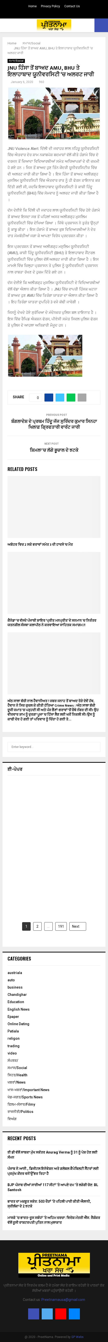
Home (32, 6)
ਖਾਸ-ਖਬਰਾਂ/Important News (28, 1090)
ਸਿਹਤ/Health (17, 1075)
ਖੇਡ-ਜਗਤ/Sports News (25, 1097)
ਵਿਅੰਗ (12, 1119)
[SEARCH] (95, 747)
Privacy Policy (50, 6)
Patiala (13, 1031)
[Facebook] (33, 1313)
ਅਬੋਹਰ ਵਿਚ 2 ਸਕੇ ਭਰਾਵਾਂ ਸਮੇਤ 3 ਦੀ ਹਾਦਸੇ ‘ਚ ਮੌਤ (40, 544)
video (12, 1053)
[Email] (74, 1313)
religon (14, 1038)
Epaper (13, 1017)
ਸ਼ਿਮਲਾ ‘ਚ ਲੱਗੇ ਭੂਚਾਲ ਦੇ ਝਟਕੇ (54, 450)
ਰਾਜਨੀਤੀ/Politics (20, 1112)
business (15, 987)
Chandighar (17, 995)
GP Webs (77, 1337)
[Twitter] (47, 1313)
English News (19, 1009)
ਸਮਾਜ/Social (16, 60)
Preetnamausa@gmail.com (63, 1300)
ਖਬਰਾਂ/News (17, 1082)
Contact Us (72, 6)
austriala (15, 973)
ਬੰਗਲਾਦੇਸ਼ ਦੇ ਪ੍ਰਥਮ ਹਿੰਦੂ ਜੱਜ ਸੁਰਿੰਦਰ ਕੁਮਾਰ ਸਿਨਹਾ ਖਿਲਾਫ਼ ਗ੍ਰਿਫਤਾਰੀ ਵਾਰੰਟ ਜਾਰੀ (54, 424)
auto (11, 980)
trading (14, 1046)
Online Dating (18, 1024)
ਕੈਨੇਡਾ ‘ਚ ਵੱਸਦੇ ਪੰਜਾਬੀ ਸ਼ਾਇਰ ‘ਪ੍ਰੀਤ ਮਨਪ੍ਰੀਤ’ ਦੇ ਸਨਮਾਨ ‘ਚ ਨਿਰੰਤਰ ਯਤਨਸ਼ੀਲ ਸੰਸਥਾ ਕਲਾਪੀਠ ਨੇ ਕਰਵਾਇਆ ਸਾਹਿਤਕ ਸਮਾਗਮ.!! (52, 623)
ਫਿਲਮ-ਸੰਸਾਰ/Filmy (21, 1104)
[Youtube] (60, 1313)
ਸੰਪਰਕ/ (13, 1061)
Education (16, 1002)
